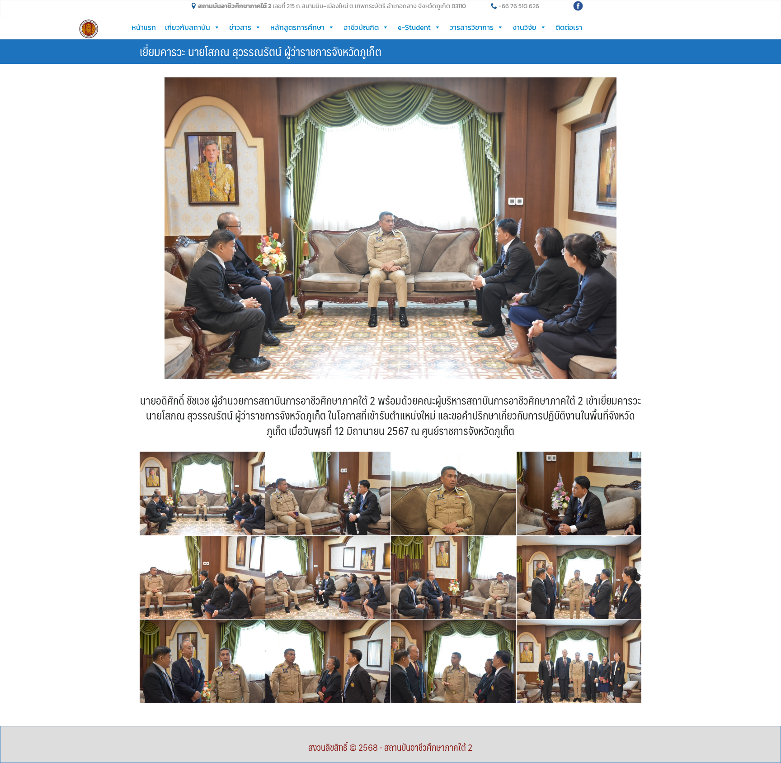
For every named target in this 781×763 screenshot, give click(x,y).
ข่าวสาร (240, 27)
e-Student (414, 27)
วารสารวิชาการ (472, 27)
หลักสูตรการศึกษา (297, 27)
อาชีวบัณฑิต (361, 27)
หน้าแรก (144, 27)
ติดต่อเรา (568, 27)
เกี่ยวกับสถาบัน (187, 27)
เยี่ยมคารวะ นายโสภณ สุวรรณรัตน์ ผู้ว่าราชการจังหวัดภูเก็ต (260, 51)
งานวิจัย (524, 27)
